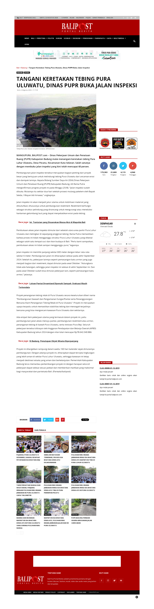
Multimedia (119, 38)
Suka (104, 163)
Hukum (59, 38)
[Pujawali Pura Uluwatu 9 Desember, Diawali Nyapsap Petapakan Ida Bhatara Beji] (28, 444)
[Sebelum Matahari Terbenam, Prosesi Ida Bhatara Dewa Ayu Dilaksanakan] (56, 444)
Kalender (80, 18)
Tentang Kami (81, 592)
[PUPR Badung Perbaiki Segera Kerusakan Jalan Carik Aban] (83, 507)
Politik (51, 38)
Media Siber (27, 592)
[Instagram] (127, 18)
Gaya (109, 38)
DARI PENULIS (40, 430)
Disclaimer (70, 592)
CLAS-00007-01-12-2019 (109, 382)
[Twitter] (131, 18)
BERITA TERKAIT (25, 430)
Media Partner (38, 592)
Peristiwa (41, 38)
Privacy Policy (50, 592)
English (110, 18)
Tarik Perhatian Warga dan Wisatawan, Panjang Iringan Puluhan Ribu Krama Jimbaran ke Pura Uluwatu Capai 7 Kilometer (28, 490)
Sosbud (67, 38)
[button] (134, 41)
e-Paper (65, 18)
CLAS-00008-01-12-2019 (109, 366)
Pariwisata (100, 38)
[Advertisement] (77, 8)
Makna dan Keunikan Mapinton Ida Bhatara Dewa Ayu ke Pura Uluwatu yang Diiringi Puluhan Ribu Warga (28, 523)
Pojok (88, 18)
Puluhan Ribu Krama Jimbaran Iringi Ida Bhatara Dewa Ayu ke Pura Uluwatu (83, 487)
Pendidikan (88, 38)
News (27, 38)
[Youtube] (135, 18)
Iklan (72, 18)
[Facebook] (123, 18)
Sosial (27, 72)
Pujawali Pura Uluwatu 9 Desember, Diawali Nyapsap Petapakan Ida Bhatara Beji (28, 457)
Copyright (61, 592)
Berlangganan (133, 163)
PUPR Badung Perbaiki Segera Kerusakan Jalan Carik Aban (81, 520)
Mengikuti (113, 163)
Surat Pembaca (99, 18)
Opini (27, 44)
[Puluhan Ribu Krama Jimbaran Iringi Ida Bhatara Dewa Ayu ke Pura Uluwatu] (83, 474)
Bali (33, 38)
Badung (24, 68)
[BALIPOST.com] (77, 27)
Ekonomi (76, 38)
